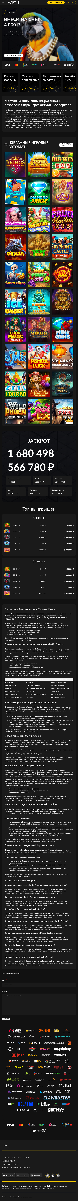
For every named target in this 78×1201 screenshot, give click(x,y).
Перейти (11, 88)
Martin (13, 2)
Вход (70, 2)
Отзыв (4, 991)
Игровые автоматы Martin (16, 1158)
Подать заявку (14, 55)
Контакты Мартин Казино (16, 1168)
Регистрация (56, 2)
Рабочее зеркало (11, 1164)
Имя (3, 980)
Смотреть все (66, 145)
